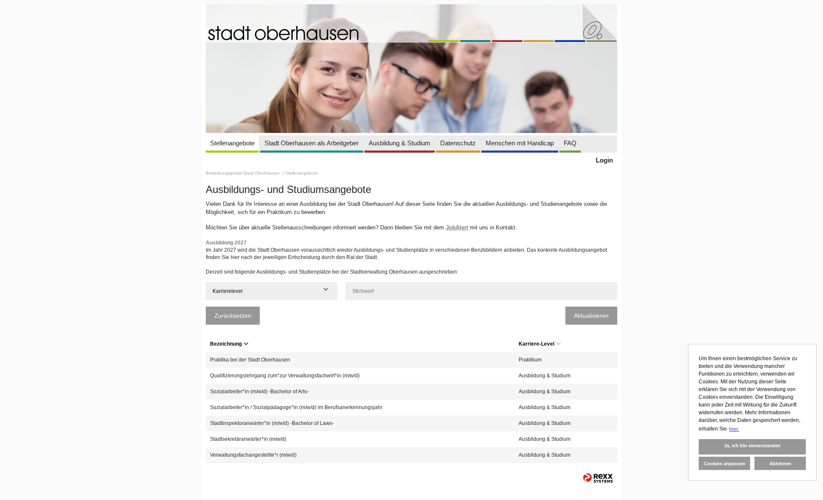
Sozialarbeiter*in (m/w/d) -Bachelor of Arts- (259, 392)
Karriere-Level (536, 344)
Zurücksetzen (232, 315)
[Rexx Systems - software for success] (598, 477)
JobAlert (457, 227)
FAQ (570, 143)
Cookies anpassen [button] (724, 463)
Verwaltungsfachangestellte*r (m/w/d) (253, 455)
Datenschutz (458, 143)
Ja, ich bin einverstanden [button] (752, 445)
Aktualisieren (591, 315)
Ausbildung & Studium (399, 143)
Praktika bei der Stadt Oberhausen (250, 360)
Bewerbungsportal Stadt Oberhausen (243, 173)
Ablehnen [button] (780, 463)
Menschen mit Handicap (520, 143)
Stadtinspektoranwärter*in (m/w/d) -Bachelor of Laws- (272, 423)
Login (604, 160)
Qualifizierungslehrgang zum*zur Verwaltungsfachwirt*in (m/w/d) (285, 376)
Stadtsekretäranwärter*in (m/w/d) (248, 439)
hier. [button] (734, 429)
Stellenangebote (232, 143)
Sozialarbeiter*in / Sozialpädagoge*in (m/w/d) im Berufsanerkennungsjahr (296, 407)
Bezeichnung (226, 344)
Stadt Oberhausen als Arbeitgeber (311, 143)
